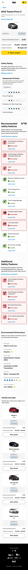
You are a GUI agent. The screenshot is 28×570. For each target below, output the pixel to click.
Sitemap (20, 566)
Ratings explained (6, 73)
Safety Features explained (9, 136)
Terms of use (15, 566)
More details (14, 434)
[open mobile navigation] (3, 2)
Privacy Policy (8, 566)
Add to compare (15, 53)
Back (4, 7)
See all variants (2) (7, 19)
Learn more (11, 149)
